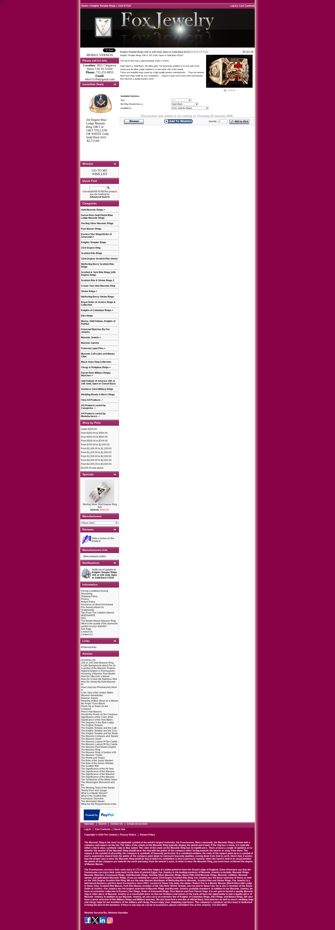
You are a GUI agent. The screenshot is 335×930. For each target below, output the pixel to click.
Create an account (137, 823)
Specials (89, 823)
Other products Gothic (94, 556)
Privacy (85, 599)
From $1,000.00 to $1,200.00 (96, 448)
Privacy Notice (128, 834)
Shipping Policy (89, 596)
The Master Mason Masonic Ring (98, 620)
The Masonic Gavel (91, 738)
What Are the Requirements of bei (98, 804)
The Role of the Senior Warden (97, 763)
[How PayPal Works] (100, 819)
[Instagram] (109, 922)
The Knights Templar (92, 725)
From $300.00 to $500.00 (94, 437)
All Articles (86, 660)
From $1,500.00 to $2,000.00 (96, 456)
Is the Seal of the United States (97, 692)
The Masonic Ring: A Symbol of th (98, 752)
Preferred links (88, 647)
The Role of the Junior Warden (97, 760)
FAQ (83, 618)
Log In (233, 5)
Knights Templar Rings (103, 5)
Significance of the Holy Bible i (97, 719)
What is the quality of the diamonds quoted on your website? (99, 625)
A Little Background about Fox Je (98, 665)
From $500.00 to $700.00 (94, 440)
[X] (95, 922)
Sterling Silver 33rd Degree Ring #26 (100, 505)
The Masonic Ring (90, 749)
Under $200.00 (89, 429)
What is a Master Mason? (94, 793)
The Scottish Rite (90, 766)
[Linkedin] (102, 922)
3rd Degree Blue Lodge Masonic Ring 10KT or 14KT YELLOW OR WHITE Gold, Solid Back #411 (97, 128)
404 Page (86, 629)
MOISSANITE (88, 615)
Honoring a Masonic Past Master (98, 673)
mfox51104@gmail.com (100, 79)
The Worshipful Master (93, 801)
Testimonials (87, 610)
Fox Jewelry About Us (92, 607)
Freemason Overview (92, 798)
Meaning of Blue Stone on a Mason (99, 700)
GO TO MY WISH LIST (99, 172)
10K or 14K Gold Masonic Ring (97, 662)
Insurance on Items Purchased (97, 604)
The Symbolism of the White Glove (99, 779)
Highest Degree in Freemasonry (98, 671)
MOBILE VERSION (99, 55)
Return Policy (88, 601)
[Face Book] (87, 922)
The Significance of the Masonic (98, 771)
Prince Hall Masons (91, 711)
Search (102, 823)
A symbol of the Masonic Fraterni (98, 668)
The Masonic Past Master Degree (98, 747)
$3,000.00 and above (92, 468)
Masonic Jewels (89, 698)
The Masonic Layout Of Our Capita (99, 741)
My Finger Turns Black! (93, 703)
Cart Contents (247, 5)
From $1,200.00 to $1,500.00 (96, 452)
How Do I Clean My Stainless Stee (99, 679)
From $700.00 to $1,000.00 (95, 444)
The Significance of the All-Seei (97, 768)
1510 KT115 (124, 5)
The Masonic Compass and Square (99, 736)
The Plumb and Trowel (93, 757)
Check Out (119, 829)
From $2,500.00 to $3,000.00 (96, 464)
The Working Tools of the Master (98, 787)
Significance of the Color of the (97, 717)
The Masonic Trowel (91, 755)
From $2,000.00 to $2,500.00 (96, 460)
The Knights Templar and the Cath (99, 728)
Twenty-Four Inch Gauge (94, 790)
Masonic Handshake (92, 695)
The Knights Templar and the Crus (99, 730)
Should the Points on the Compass (99, 714)
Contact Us (87, 631)
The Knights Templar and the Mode (99, 733)
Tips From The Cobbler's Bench (97, 612)
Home (84, 5)
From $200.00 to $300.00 (94, 433)
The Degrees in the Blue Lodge (97, 722)
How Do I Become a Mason (95, 676)
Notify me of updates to (104, 573)
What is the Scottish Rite (93, 796)
